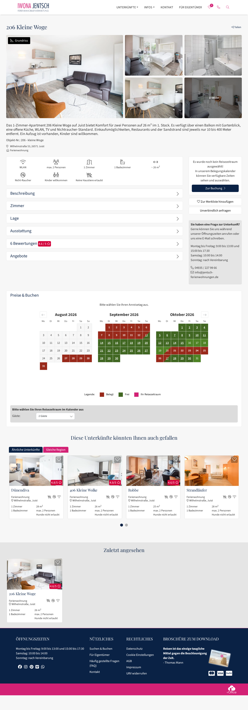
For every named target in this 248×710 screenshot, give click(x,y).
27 (146, 351)
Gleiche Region (55, 450)
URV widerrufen (136, 673)
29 (109, 358)
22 (109, 351)
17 (124, 343)
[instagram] (26, 667)
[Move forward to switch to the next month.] (204, 314)
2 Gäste (43, 416)
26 (138, 351)
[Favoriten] (59, 460)
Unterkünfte (126, 7)
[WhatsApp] (43, 667)
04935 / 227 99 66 (206, 268)
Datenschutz (134, 649)
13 (146, 335)
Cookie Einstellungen (140, 655)
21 (101, 351)
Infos (148, 7)
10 (197, 335)
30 (116, 358)
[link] (218, 7)
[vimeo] (37, 667)
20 (146, 343)
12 (159, 343)
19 (138, 343)
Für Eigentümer (190, 7)
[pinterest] (31, 667)
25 (131, 351)
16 (116, 343)
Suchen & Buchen (101, 649)
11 (204, 335)
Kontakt (167, 7)
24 (124, 351)
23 (116, 351)
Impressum (133, 667)
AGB (129, 661)
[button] (121, 525)
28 (101, 358)
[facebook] (20, 667)
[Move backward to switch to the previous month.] (43, 314)
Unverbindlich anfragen (215, 210)
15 (109, 343)
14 (101, 343)
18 (131, 343)
